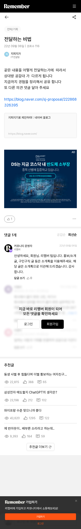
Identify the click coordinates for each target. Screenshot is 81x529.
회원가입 (52, 324)
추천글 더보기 (38, 447)
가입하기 (40, 516)
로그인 (28, 324)
